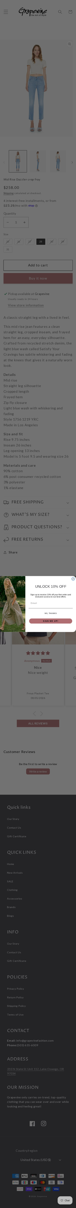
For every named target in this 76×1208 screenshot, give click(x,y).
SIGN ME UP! (50, 621)
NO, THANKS (51, 613)
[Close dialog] (73, 578)
